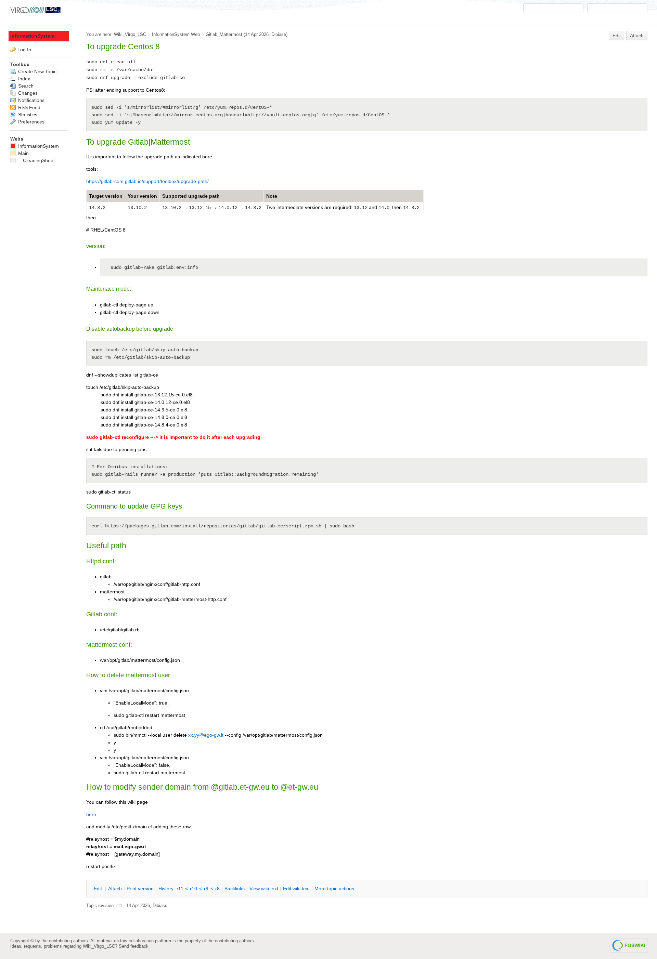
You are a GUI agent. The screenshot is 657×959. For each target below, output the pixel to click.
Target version (106, 196)
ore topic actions (334, 888)
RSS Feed (28, 107)
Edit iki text (296, 888)
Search (25, 86)
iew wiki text (263, 888)
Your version (142, 196)
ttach (115, 888)
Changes (27, 93)
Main (23, 153)
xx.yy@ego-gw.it (205, 735)
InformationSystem (32, 36)
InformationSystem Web (176, 34)
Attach (637, 35)
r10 (193, 888)
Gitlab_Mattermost (224, 34)
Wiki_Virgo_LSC (130, 34)
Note (271, 196)
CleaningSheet (39, 160)
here (91, 814)
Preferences (30, 121)
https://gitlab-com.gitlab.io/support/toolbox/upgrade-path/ (147, 181)
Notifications (30, 100)
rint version (140, 888)
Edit (617, 35)
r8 (217, 888)
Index (23, 78)
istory (165, 888)
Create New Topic (36, 71)
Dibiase (278, 34)
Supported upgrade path (191, 196)
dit (98, 888)
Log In (24, 49)
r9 (206, 888)
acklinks (234, 888)
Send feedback (134, 946)
